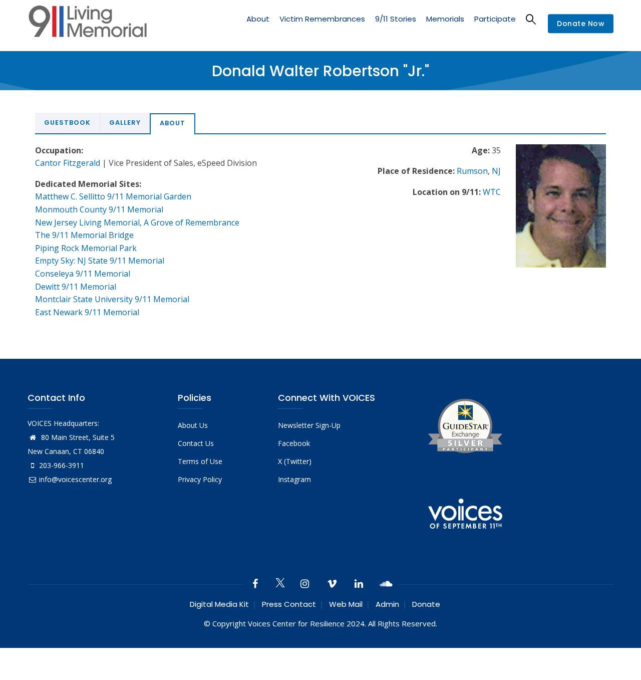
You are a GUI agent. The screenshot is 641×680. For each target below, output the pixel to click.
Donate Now (580, 24)
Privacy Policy (200, 479)
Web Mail (346, 604)
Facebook (294, 443)
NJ (496, 170)
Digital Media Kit (219, 604)
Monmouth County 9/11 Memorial (99, 209)
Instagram (294, 479)
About (257, 19)
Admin (387, 604)
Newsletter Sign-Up (309, 425)
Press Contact (289, 604)
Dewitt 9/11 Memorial (75, 286)
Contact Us (196, 443)
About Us (193, 425)
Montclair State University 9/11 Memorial (112, 299)
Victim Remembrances (322, 19)
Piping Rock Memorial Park (86, 248)
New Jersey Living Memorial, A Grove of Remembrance (137, 222)
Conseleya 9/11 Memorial (82, 273)
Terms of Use (200, 461)
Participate (495, 19)
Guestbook (67, 122)
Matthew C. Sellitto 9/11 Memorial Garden (113, 196)
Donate (426, 604)
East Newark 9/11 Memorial (87, 312)
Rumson (472, 170)
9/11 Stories (395, 19)
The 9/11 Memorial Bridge (84, 235)
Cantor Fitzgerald (67, 162)
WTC (492, 191)
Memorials (445, 19)
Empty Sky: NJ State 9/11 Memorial (99, 260)
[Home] (88, 24)
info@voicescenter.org (75, 479)
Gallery (125, 122)
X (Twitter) (294, 461)
